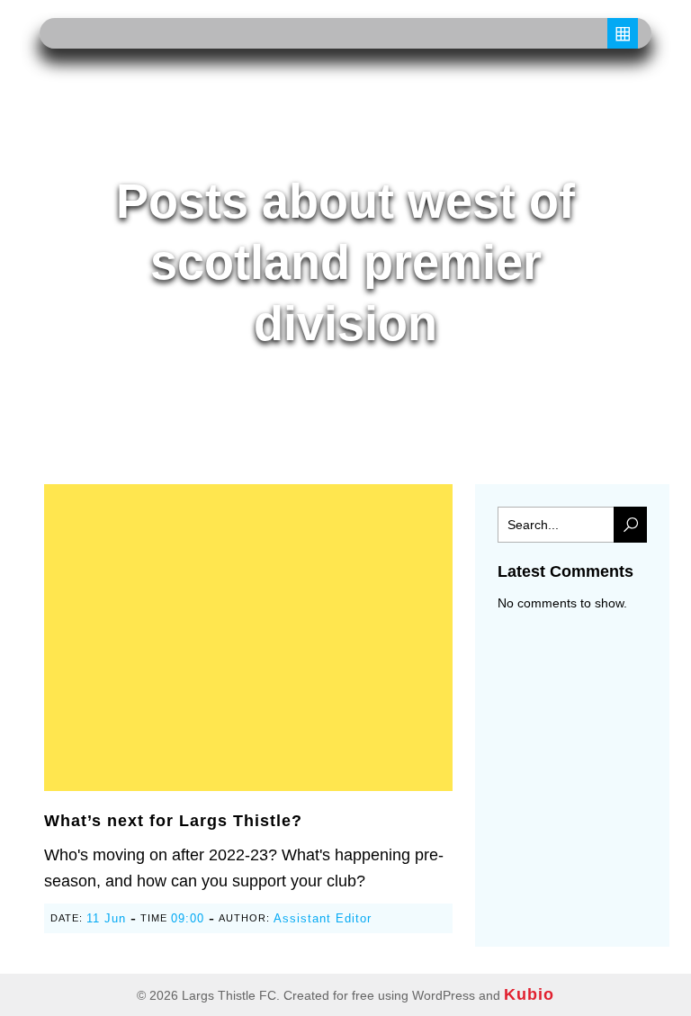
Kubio (529, 994)
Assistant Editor (323, 918)
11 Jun (106, 918)
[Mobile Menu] (622, 33)
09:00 (187, 918)
